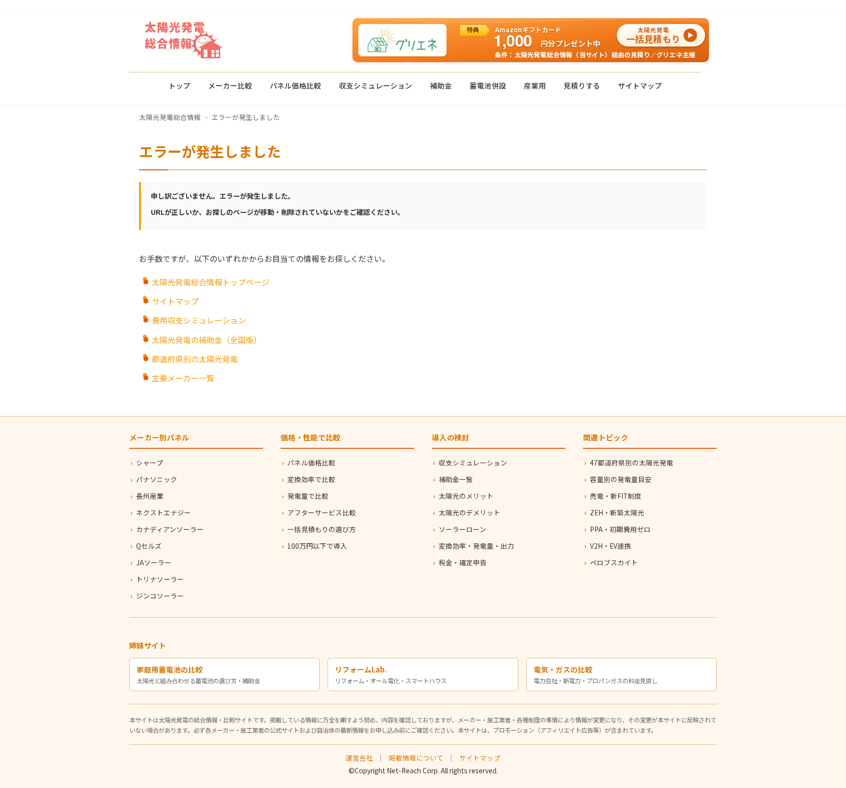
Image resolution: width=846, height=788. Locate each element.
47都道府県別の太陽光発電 (631, 462)
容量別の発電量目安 (621, 479)
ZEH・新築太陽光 (617, 512)
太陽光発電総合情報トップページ (210, 282)
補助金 (441, 85)
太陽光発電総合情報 (170, 117)
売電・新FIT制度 (615, 496)
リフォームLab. (361, 669)
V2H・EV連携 (610, 546)
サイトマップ (640, 85)
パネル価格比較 (295, 85)
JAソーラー (153, 562)
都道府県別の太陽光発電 (195, 359)
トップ (179, 85)
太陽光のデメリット (469, 512)
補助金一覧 (456, 479)
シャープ (149, 462)
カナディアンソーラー (170, 529)
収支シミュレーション (375, 85)
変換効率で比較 (311, 479)
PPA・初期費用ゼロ (620, 529)
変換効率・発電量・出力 (476, 546)
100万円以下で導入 (317, 546)
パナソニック (156, 479)
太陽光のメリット (466, 496)
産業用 (535, 85)
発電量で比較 (308, 496)
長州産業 (150, 496)
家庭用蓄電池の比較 (170, 669)
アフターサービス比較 (321, 512)
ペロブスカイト (614, 562)
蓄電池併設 (488, 85)
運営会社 (359, 758)
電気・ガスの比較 (563, 669)
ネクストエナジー (163, 512)
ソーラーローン (462, 529)
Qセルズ (149, 546)
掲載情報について (416, 758)
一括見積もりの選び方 (321, 529)
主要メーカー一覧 (183, 378)
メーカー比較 (230, 85)
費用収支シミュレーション (199, 320)
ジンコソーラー (160, 596)
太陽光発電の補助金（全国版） (206, 340)
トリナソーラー (160, 579)
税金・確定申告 (463, 562)
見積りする (582, 85)
